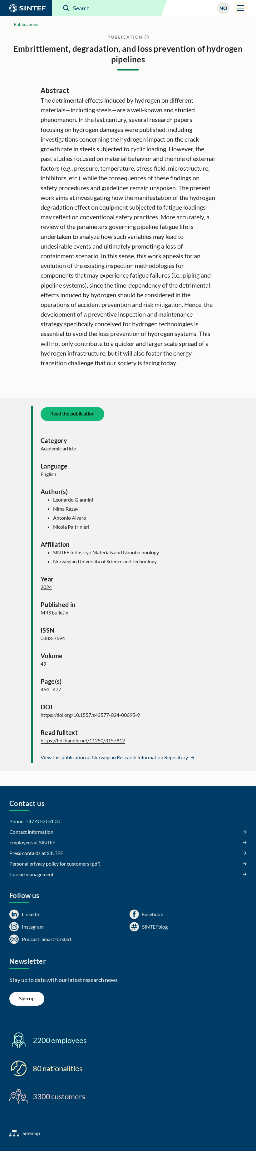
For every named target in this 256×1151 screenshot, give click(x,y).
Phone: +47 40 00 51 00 (34, 821)
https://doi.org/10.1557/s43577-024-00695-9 (90, 715)
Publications (26, 24)
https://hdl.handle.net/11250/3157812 (83, 740)
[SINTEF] (26, 8)
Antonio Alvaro (69, 518)
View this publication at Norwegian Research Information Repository (115, 757)
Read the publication (72, 413)
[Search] (66, 8)
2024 (46, 587)
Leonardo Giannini (73, 500)
